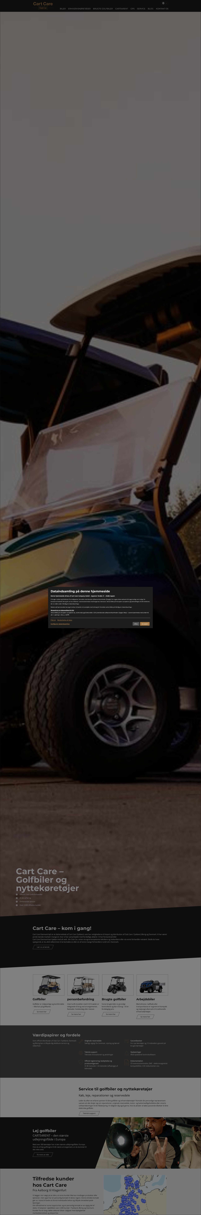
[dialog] (100, 607)
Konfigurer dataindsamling (60, 624)
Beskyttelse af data (64, 620)
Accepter (145, 624)
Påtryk (53, 620)
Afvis (136, 624)
